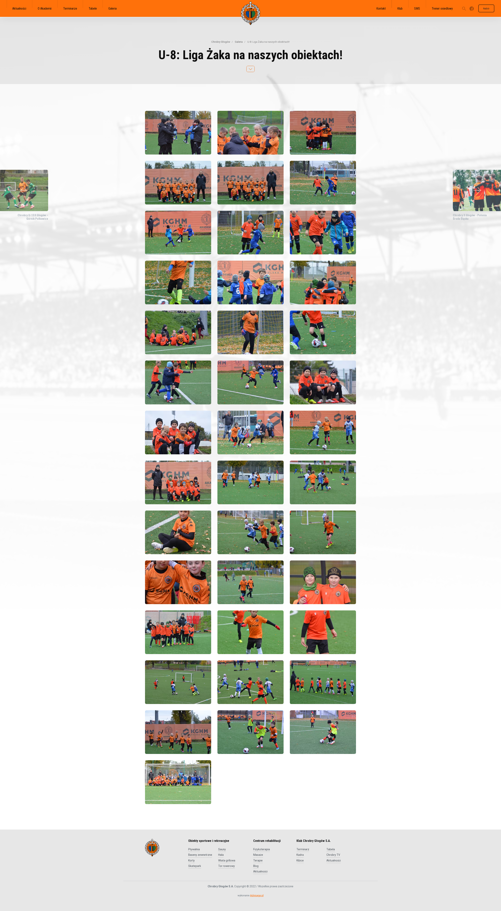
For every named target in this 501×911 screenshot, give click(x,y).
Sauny (222, 849)
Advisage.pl (257, 895)
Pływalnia (194, 849)
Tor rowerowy (226, 866)
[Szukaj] (464, 8)
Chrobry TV (333, 854)
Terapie (258, 860)
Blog (256, 866)
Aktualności (260, 871)
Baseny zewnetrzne (200, 854)
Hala (221, 854)
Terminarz (302, 849)
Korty (191, 860)
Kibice (300, 860)
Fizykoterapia (261, 849)
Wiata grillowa (226, 860)
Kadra (300, 854)
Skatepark (194, 866)
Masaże (258, 854)
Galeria (238, 41)
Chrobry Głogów (220, 41)
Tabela (330, 849)
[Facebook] (471, 8)
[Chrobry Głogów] (250, 13)
